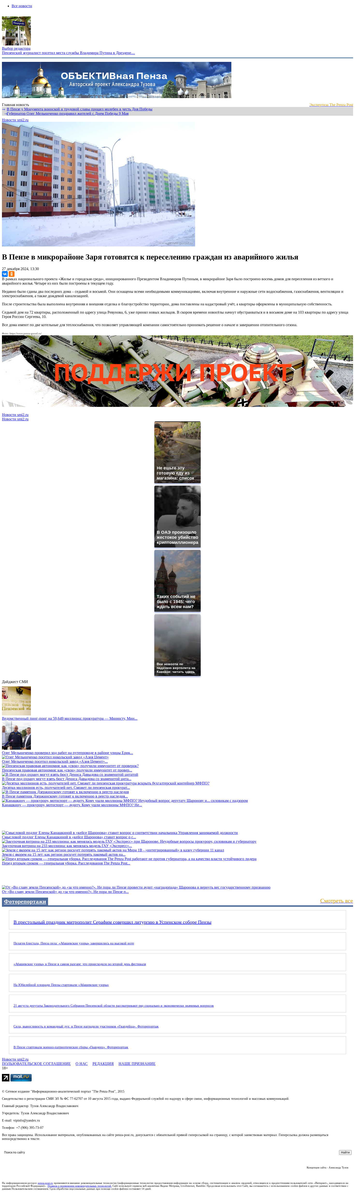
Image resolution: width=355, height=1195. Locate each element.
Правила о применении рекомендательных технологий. (80, 1185)
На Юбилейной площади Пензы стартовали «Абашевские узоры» (61, 985)
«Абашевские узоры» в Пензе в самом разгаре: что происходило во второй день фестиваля (80, 964)
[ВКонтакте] (5, 274)
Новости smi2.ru (15, 120)
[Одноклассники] (11, 274)
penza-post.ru (45, 1182)
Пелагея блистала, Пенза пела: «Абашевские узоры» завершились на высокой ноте (74, 943)
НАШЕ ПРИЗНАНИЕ (137, 1064)
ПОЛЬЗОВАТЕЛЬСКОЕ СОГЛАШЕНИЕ (36, 1064)
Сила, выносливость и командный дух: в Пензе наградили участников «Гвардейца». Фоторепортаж (86, 1026)
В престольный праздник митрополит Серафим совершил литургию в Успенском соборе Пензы (112, 922)
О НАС (82, 1064)
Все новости (22, 6)
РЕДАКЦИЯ (103, 1064)
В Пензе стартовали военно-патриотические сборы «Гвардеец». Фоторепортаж (71, 1047)
